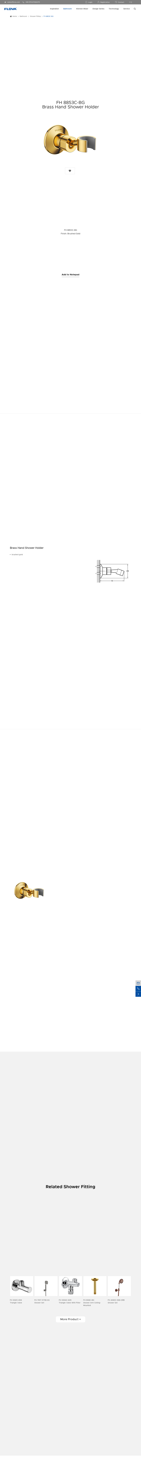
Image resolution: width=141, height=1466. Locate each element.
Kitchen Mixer (82, 9)
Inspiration (54, 9)
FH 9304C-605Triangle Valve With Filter (69, 1301)
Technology (114, 9)
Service (126, 9)
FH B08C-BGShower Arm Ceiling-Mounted (92, 1302)
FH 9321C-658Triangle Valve (16, 1301)
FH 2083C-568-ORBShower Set (116, 1301)
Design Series (98, 9)
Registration (105, 2)
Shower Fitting (35, 16)
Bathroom (67, 9)
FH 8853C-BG (48, 16)
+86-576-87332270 (31, 2)
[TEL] (138, 988)
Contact (121, 2)
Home (14, 16)
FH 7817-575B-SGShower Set (42, 1301)
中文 (130, 2)
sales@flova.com (12, 2)
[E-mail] (138, 983)
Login (90, 2)
